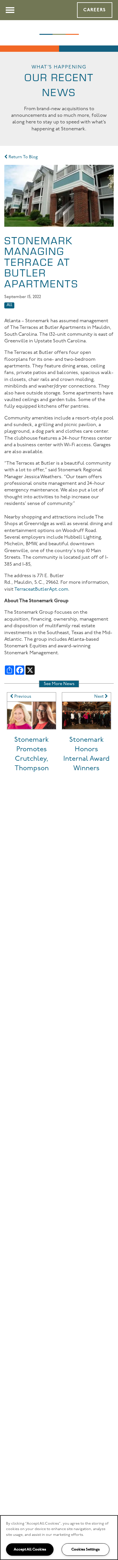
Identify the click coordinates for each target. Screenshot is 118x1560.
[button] (94, 10)
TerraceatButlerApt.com (41, 589)
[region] (59, 1537)
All (9, 305)
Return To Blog (22, 157)
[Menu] (10, 10)
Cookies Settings (85, 1549)
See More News (59, 684)
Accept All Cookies (30, 1549)
